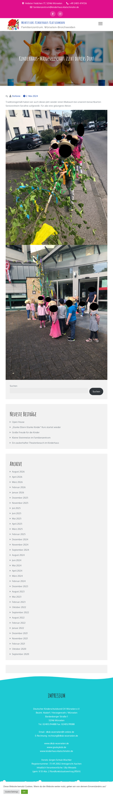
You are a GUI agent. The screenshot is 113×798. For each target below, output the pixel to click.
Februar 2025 (18, 534)
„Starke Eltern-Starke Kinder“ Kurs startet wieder (36, 427)
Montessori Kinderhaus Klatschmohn (43, 22)
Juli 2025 (16, 508)
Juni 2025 (16, 513)
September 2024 (20, 549)
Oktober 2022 (19, 607)
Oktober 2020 (19, 649)
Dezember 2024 (20, 539)
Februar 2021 (18, 643)
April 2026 (17, 476)
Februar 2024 (18, 581)
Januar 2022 (18, 628)
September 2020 (20, 654)
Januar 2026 (18, 492)
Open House (18, 422)
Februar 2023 (18, 602)
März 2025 (17, 529)
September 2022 (20, 612)
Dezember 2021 (20, 633)
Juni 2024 (16, 560)
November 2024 (20, 544)
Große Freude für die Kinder (26, 432)
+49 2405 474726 (78, 3)
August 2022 (18, 617)
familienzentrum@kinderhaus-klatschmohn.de (56, 7)
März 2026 (17, 482)
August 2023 (18, 591)
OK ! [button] (24, 792)
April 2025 (17, 523)
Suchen (13, 386)
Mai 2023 (16, 596)
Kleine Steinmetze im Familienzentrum (31, 437)
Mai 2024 (16, 565)
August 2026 (18, 471)
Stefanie (16, 96)
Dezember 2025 (20, 497)
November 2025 (20, 503)
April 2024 (17, 570)
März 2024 (17, 576)
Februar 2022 (18, 622)
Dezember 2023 (20, 586)
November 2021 (20, 638)
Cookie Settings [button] (11, 792)
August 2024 (18, 555)
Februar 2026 (18, 487)
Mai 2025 (16, 518)
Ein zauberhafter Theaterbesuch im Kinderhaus (35, 442)
